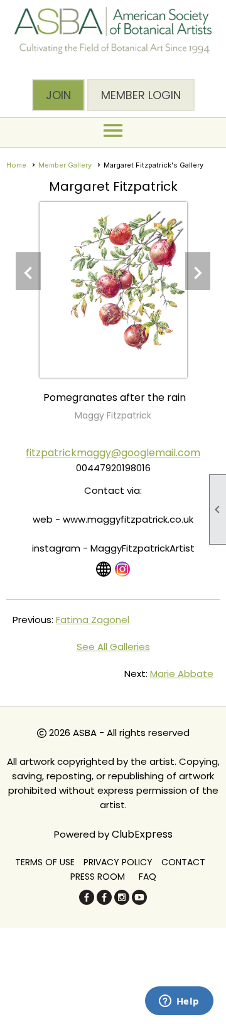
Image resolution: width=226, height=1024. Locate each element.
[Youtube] (139, 901)
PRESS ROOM (97, 876)
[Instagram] (121, 901)
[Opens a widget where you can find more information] (178, 1002)
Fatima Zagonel (92, 619)
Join (58, 95)
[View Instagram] (122, 569)
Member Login (141, 95)
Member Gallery (65, 165)
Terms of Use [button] (45, 862)
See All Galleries (113, 646)
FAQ (147, 876)
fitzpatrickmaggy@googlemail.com (113, 452)
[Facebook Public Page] (86, 901)
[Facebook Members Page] (104, 901)
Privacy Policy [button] (118, 862)
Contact (183, 862)
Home (16, 165)
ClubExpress (142, 834)
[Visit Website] (103, 569)
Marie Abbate (181, 673)
